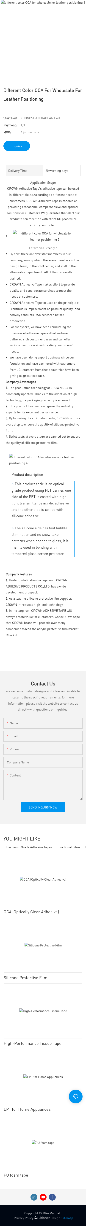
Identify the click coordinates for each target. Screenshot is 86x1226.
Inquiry (17, 146)
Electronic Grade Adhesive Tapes (29, 847)
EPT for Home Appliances (27, 1109)
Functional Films (68, 847)
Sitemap (67, 1218)
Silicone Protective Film (25, 977)
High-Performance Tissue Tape (32, 1043)
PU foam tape (16, 1174)
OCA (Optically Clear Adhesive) (31, 911)
